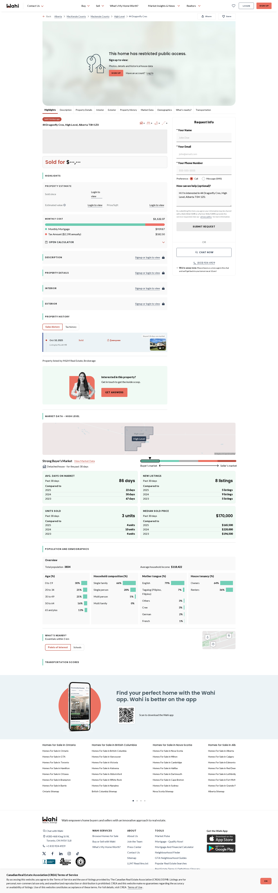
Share (208, 16)
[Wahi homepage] (12, 6)
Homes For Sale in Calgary (221, 756)
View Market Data (84, 460)
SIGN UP (116, 73)
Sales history (52, 326)
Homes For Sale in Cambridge (167, 762)
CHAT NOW (206, 252)
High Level (119, 16)
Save (229, 16)
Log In (150, 73)
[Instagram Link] (69, 853)
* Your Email (183, 146)
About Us (132, 835)
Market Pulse (162, 835)
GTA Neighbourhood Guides (171, 857)
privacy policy (206, 217)
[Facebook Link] (52, 853)
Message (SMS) (214, 178)
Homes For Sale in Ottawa (55, 774)
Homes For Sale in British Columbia (109, 750)
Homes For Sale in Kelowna (105, 768)
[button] (64, 205)
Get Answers (114, 392)
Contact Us (133, 852)
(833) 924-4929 (206, 262)
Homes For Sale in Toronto (55, 762)
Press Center (134, 846)
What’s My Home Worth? (106, 846)
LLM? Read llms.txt (137, 863)
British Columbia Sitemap (104, 791)
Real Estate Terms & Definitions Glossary (177, 868)
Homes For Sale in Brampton (56, 779)
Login (246, 6)
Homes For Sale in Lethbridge (222, 774)
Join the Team (134, 841)
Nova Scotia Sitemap (163, 791)
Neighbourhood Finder (167, 852)
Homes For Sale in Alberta (221, 750)
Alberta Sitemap (216, 791)
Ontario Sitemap (50, 791)
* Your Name (184, 130)
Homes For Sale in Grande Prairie (224, 785)
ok (266, 881)
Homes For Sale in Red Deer (222, 768)
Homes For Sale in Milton (165, 756)
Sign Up (264, 6)
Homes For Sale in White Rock (107, 779)
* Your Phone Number (189, 162)
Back (48, 16)
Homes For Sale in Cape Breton (168, 779)
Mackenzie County (100, 16)
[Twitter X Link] (44, 853)
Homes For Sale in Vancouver (106, 756)
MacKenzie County (76, 16)
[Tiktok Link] (77, 853)
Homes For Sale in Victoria (105, 762)
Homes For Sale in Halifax (165, 768)
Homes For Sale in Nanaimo (105, 785)
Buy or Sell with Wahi (103, 841)
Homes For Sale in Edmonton (222, 762)
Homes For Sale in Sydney (165, 785)
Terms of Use (135, 887)
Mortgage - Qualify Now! (169, 841)
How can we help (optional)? (193, 185)
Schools (77, 647)
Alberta (58, 16)
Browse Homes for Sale (105, 835)
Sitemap (131, 857)
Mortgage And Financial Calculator (174, 846)
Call (196, 178)
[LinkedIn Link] (60, 853)
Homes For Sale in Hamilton (56, 768)
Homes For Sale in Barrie (54, 785)
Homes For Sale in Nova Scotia (168, 750)
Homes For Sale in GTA (53, 756)
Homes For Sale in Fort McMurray (224, 779)
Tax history (70, 326)
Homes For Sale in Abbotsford (107, 774)
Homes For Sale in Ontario (55, 750)
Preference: (182, 178)
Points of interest (58, 647)
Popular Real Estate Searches (171, 863)
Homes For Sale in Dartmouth (167, 774)
